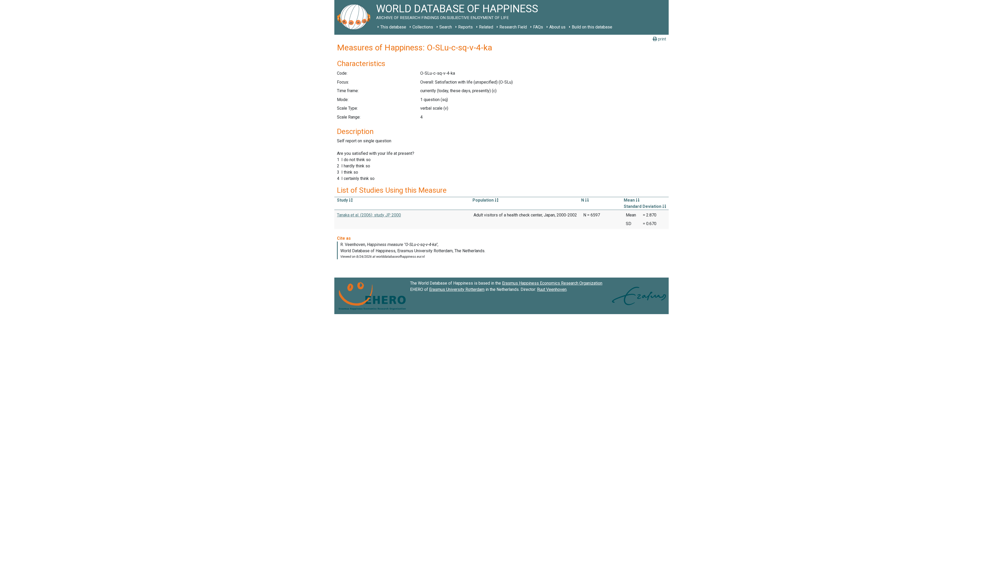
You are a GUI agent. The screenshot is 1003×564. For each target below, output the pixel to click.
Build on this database (592, 27)
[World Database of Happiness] (355, 17)
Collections (422, 27)
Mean (630, 200)
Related (486, 27)
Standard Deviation (643, 206)
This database (393, 27)
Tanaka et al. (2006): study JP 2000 (369, 215)
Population (484, 200)
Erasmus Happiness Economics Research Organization (552, 283)
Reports (465, 27)
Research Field (513, 27)
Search (445, 27)
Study (343, 200)
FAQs (538, 27)
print (661, 39)
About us (557, 27)
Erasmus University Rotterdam (457, 289)
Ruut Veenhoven (552, 289)
